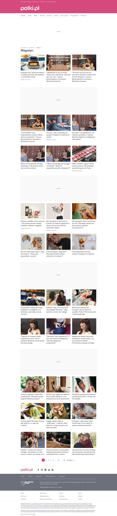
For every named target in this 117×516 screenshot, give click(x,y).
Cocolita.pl (23, 499)
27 (58, 460)
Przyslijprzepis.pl (63, 499)
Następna (70, 460)
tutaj (34, 514)
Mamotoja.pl (43, 493)
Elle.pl (22, 493)
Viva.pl (80, 493)
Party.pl (61, 493)
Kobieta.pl (61, 496)
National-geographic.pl (46, 499)
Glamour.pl (24, 496)
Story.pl (80, 499)
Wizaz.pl (80, 496)
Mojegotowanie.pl (44, 496)
